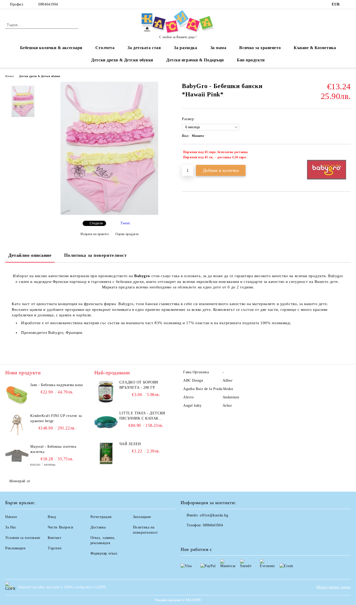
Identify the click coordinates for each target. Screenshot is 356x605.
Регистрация (101, 517)
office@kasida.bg (214, 515)
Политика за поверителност (95, 255)
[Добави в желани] (347, 155)
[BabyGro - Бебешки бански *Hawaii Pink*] (109, 214)
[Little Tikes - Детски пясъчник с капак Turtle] (106, 422)
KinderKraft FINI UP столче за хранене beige (56, 418)
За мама (218, 47)
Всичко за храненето (260, 47)
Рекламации (15, 548)
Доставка (98, 527)
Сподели (96, 223)
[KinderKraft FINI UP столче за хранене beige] (17, 425)
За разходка (185, 47)
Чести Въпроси (60, 527)
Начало (9, 76)
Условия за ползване (22, 538)
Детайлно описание (30, 255)
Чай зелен (130, 444)
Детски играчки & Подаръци (195, 60)
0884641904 (48, 4)
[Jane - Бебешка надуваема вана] (17, 394)
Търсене (55, 548)
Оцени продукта (127, 234)
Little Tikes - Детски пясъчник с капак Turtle (142, 416)
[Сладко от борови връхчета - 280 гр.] (106, 391)
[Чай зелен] (106, 453)
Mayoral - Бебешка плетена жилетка (53, 449)
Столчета (104, 47)
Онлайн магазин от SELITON (178, 600)
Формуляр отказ (104, 553)
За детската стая (144, 47)
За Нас (10, 527)
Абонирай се (19, 481)
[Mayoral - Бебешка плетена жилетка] (17, 456)
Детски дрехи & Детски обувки (122, 60)
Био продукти (251, 60)
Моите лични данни (333, 587)
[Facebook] (348, 4)
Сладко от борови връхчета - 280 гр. (138, 384)
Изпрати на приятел (95, 234)
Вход (52, 517)
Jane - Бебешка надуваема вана (56, 385)
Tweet (125, 223)
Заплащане (142, 517)
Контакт (54, 538)
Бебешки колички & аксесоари (51, 47)
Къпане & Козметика (315, 47)
